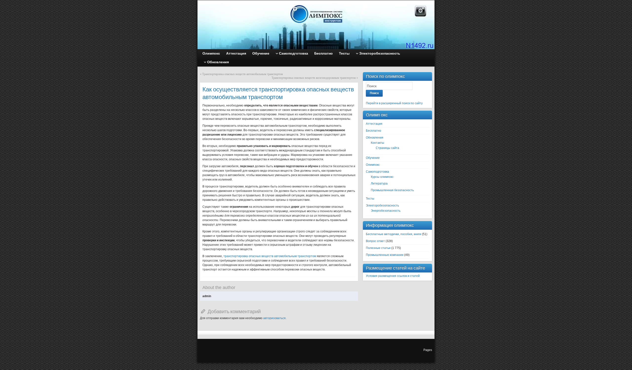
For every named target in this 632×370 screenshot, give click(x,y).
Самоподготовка (377, 171)
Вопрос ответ (375, 241)
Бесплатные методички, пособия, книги (393, 234)
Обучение (373, 158)
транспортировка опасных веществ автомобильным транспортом (269, 256)
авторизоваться (274, 318)
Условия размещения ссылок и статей (393, 276)
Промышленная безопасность (392, 190)
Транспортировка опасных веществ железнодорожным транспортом (314, 78)
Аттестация (374, 123)
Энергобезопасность (385, 210)
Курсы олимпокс (382, 177)
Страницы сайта (387, 148)
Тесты (370, 198)
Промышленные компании (384, 255)
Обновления (374, 137)
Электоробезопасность (382, 205)
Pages (427, 350)
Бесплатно (373, 130)
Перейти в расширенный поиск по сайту (394, 103)
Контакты (377, 142)
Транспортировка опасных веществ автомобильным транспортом (242, 74)
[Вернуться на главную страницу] (316, 24)
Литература (379, 183)
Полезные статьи (378, 248)
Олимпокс (373, 164)
